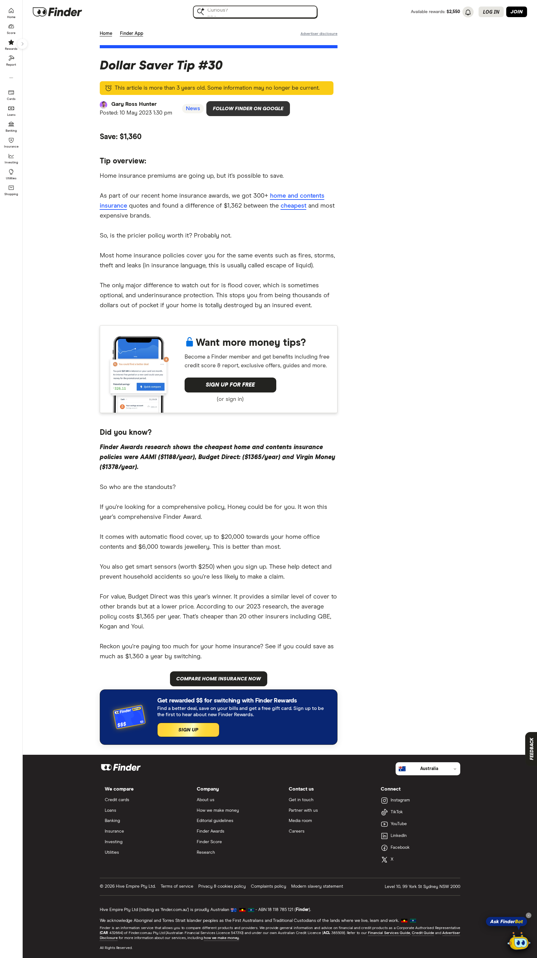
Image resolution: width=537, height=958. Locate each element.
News (193, 108)
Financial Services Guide (389, 933)
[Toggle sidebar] (22, 44)
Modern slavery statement (317, 886)
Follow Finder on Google (248, 108)
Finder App (131, 33)
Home (106, 33)
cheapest (293, 206)
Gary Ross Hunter (134, 104)
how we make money (221, 938)
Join (517, 11)
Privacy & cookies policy (222, 886)
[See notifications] (468, 12)
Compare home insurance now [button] (218, 678)
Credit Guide (423, 933)
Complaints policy (268, 886)
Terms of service (177, 886)
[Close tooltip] (528, 915)
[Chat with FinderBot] (519, 941)
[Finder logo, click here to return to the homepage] (66, 11)
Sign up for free (230, 385)
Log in (491, 11)
